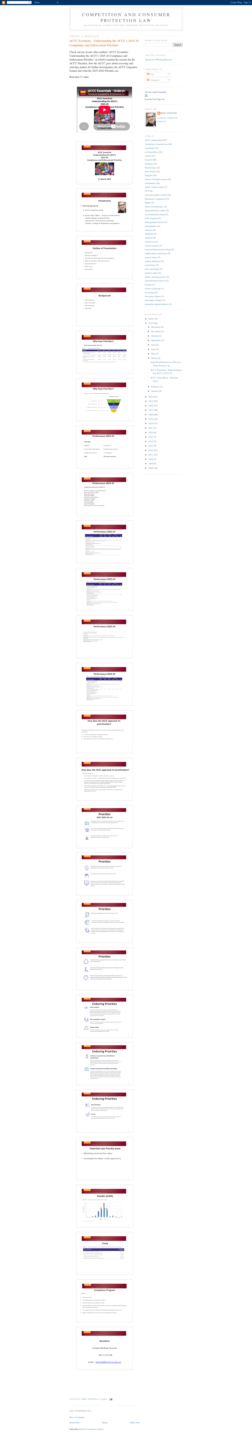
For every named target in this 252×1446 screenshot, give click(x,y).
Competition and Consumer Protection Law (126, 17)
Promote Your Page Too (155, 99)
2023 (151, 401)
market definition (153, 261)
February (155, 386)
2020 (151, 414)
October (155, 335)
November (156, 331)
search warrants (152, 245)
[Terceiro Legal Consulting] (146, 95)
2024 (151, 396)
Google (148, 284)
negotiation (150, 264)
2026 (151, 318)
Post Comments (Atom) (93, 1429)
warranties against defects (157, 304)
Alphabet (149, 233)
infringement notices (154, 222)
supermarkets (151, 226)
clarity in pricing (152, 288)
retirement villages (153, 300)
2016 (151, 432)
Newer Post (74, 1422)
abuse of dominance (154, 206)
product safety (151, 272)
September (156, 340)
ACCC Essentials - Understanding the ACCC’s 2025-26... (166, 371)
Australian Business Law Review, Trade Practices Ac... (165, 363)
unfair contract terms (154, 186)
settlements (150, 183)
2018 (151, 423)
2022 (151, 405)
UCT (147, 190)
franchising (150, 167)
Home (105, 1422)
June (153, 349)
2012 (151, 450)
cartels (148, 155)
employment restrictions (156, 253)
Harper (148, 202)
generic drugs (151, 257)
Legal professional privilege (158, 249)
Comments (154, 79)
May (153, 353)
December (156, 326)
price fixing (150, 171)
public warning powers (155, 276)
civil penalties (151, 151)
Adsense (149, 230)
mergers (148, 175)
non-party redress (153, 296)
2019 (151, 418)
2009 (151, 463)
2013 (151, 445)
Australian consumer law (156, 144)
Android (149, 237)
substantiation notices (155, 280)
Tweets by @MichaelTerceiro (158, 59)
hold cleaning (151, 218)
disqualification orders (155, 210)
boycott (148, 159)
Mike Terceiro (169, 113)
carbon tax (150, 241)
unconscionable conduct (156, 194)
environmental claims (155, 214)
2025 (151, 323)
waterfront (149, 148)
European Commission (155, 198)
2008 (151, 468)
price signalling (152, 268)
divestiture (150, 292)
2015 (151, 436)
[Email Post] (110, 1399)
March (154, 358)
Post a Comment (77, 1417)
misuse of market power (156, 179)
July (153, 344)
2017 (151, 427)
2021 (151, 410)
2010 (151, 459)
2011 (151, 454)
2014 (151, 441)
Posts (151, 74)
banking (149, 163)
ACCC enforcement (154, 140)
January (155, 391)
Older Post (135, 1422)
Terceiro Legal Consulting (155, 92)
